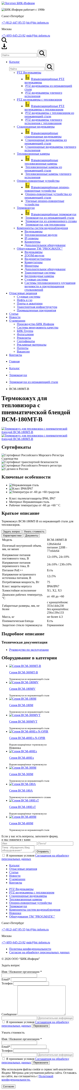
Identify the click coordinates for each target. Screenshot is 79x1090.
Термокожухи (26, 207)
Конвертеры (32, 241)
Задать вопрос (11, 531)
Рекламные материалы (31, 344)
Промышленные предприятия (36, 310)
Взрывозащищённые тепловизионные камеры (41, 162)
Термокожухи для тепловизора (45, 224)
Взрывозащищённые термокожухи (53, 214)
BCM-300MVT (23, 721)
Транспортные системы (40, 272)
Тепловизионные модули (41, 234)
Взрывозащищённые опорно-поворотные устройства (47, 189)
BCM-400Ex (21, 757)
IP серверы (32, 238)
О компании (17, 879)
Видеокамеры (34, 231)
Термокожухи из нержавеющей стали (49, 217)
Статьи (13, 872)
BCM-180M (21, 705)
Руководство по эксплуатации (29, 649)
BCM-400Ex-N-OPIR (27, 738)
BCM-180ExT (22, 807)
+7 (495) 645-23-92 (14, 35)
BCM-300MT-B (23, 672)
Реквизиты (24, 337)
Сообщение (9, 1014)
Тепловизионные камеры (33, 153)
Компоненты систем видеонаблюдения (42, 228)
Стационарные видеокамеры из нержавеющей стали (46, 141)
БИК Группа (25, 331)
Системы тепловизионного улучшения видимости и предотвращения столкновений (50, 286)
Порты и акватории (30, 303)
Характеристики (12, 535)
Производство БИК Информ (35, 324)
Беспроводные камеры (39, 276)
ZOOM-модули (34, 255)
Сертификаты (26, 341)
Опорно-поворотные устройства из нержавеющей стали (48, 195)
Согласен (8, 1086)
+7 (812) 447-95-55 (14, 22)
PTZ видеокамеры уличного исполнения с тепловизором (43, 121)
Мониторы (32, 265)
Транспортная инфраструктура (37, 307)
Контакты (15, 882)
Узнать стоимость (34, 531)
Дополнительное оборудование (45, 245)
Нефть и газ (24, 300)
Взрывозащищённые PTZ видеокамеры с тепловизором (44, 107)
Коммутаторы (34, 262)
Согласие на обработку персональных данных (39, 952)
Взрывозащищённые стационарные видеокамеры (43, 134)
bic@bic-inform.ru (37, 22)
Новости (15, 875)
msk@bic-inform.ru (38, 35)
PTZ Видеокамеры (29, 72)
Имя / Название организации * (22, 971)
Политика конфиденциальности (30, 949)
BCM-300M (21, 774)
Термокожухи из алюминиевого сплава (51, 221)
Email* (6, 979)
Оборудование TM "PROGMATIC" (40, 248)
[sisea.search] (42, 53)
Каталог (14, 865)
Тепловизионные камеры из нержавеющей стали (43, 168)
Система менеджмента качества (37, 327)
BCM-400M (21, 823)
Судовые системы (36, 279)
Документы (31, 535)
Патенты (22, 348)
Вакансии (23, 351)
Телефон (7, 983)
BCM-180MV (22, 688)
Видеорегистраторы (38, 258)
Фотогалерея (25, 334)
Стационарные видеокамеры (36, 126)
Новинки (15, 913)
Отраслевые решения (23, 868)
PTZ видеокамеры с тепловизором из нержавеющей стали (49, 114)
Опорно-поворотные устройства (38, 180)
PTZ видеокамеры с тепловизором (39, 99)
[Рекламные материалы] (4, 48)
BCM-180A (21, 790)
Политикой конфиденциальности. (27, 1078)
